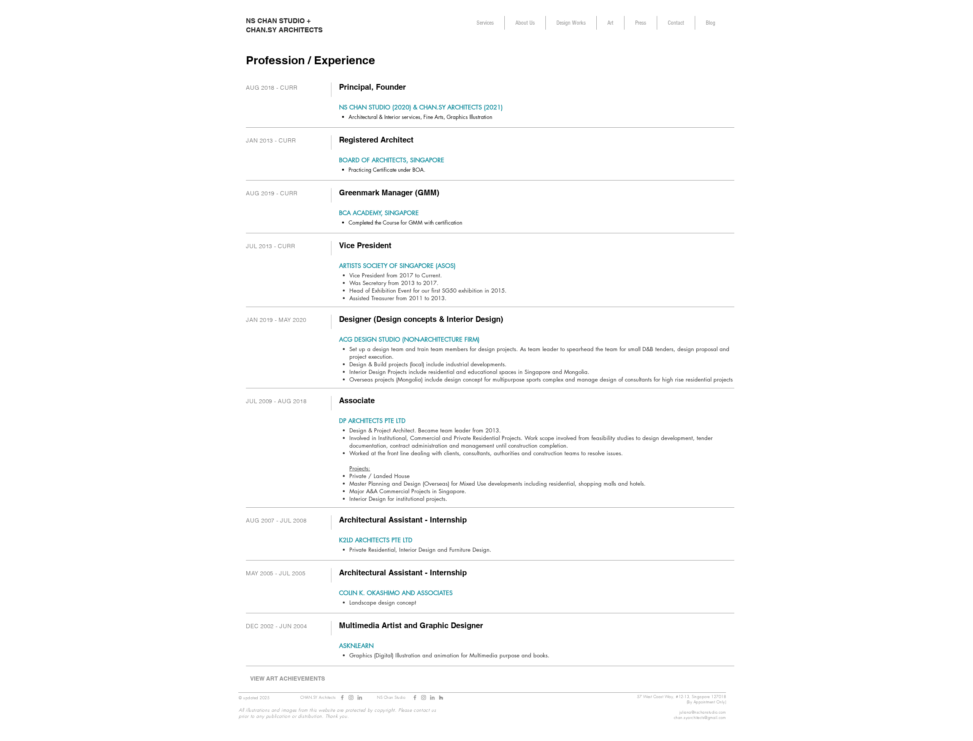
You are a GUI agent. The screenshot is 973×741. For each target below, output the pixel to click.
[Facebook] (415, 697)
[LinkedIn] (360, 697)
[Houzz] (441, 697)
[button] (525, 23)
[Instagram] (423, 697)
